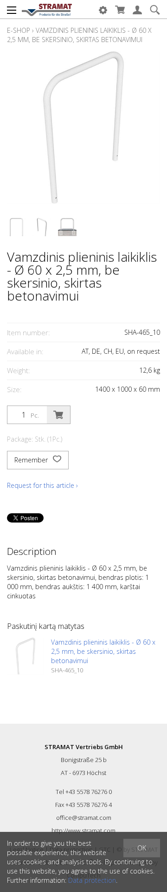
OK (141, 847)
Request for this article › (42, 485)
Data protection (92, 880)
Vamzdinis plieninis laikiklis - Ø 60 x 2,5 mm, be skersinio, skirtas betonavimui (79, 35)
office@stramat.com (83, 817)
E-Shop (18, 30)
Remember (32, 459)
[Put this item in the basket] (58, 415)
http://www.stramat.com (83, 830)
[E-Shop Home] (47, 9)
